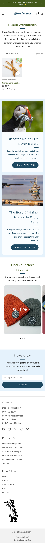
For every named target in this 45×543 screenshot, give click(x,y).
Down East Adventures (12, 455)
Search (5, 476)
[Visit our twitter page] (27, 429)
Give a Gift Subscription (12, 451)
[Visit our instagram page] (9, 429)
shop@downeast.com (11, 407)
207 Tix (5, 463)
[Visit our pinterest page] (15, 429)
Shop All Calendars (25, 247)
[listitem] (22, 3)
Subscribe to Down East (12, 447)
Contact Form (8, 484)
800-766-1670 (9, 411)
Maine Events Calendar (12, 459)
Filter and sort (12, 53)
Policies (5, 492)
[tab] (20, 338)
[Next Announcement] (41, 3)
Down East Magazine (11, 443)
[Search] (41, 13)
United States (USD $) (21, 532)
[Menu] (3, 14)
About (5, 480)
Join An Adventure (25, 165)
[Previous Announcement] (3, 3)
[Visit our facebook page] (3, 429)
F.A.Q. (5, 488)
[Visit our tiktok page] (21, 429)
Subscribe (22, 385)
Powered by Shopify (22, 537)
